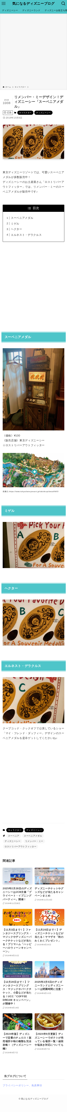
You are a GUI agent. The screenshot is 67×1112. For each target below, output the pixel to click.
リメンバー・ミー (34, 841)
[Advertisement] (33, 50)
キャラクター (25, 113)
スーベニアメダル (22, 217)
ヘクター (16, 229)
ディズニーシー (43, 113)
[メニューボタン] (3, 3)
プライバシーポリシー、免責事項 (22, 1085)
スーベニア (13, 836)
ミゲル (15, 223)
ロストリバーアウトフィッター (20, 846)
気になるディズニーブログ (33, 3)
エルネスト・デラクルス (26, 234)
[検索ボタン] (63, 3)
